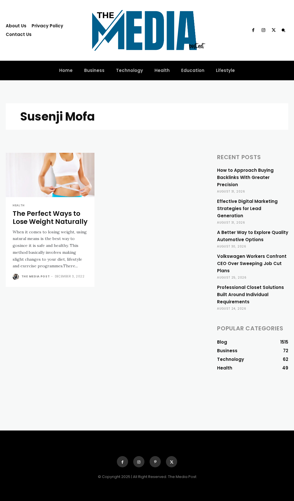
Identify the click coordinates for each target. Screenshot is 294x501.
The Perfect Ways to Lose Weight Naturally (50, 217)
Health (19, 205)
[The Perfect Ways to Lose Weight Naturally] (50, 175)
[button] (283, 30)
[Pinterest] (155, 461)
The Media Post (36, 276)
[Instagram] (263, 30)
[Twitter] (273, 30)
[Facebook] (253, 30)
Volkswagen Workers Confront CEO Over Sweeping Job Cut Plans (252, 263)
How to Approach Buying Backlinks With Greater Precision (245, 177)
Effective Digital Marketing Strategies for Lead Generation (247, 208)
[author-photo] (16, 277)
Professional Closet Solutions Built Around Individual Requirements (250, 294)
